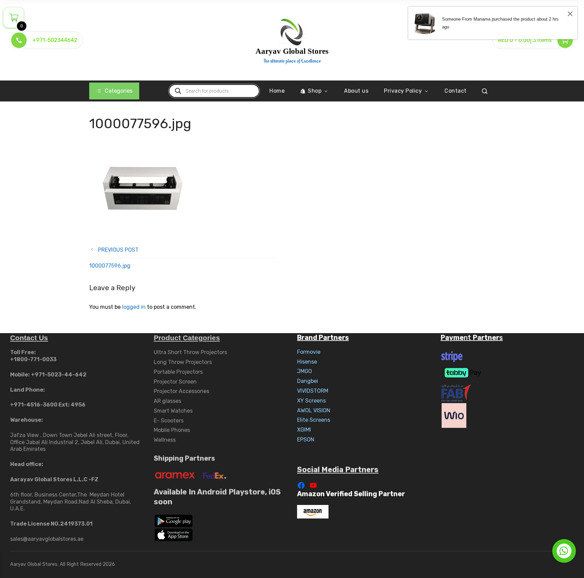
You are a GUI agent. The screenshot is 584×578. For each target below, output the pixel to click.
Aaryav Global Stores (292, 51)
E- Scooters (169, 420)
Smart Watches (173, 411)
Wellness (165, 440)
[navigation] (114, 91)
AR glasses (167, 401)
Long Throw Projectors (183, 362)
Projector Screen (175, 381)
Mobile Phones (172, 430)
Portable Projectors (178, 372)
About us (356, 91)
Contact (455, 91)
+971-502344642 (54, 40)
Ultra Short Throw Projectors (190, 352)
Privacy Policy (403, 91)
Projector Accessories (181, 391)
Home (277, 91)
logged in (134, 307)
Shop (314, 91)
